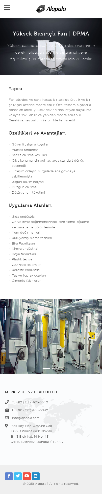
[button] (46, 368)
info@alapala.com (25, 418)
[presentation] (9, 340)
